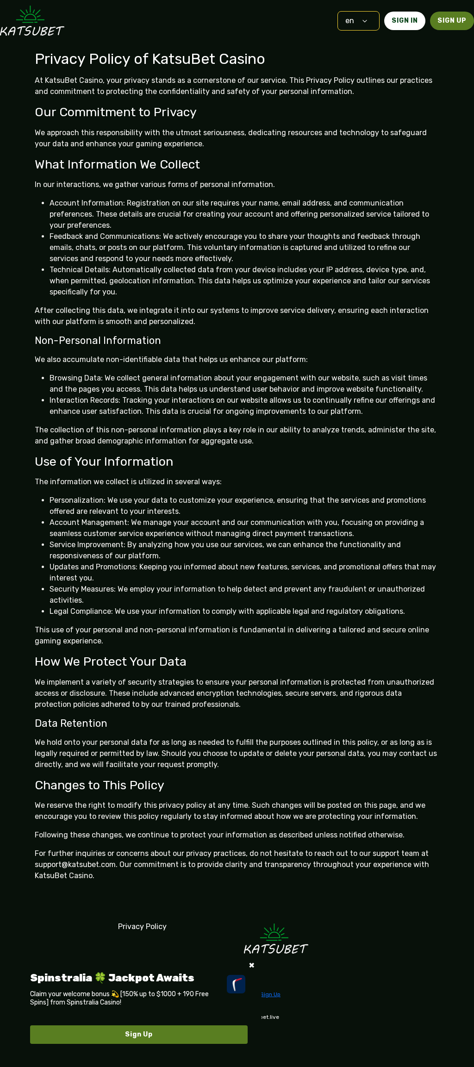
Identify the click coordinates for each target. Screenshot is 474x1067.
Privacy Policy (142, 926)
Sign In (405, 21)
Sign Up (452, 21)
